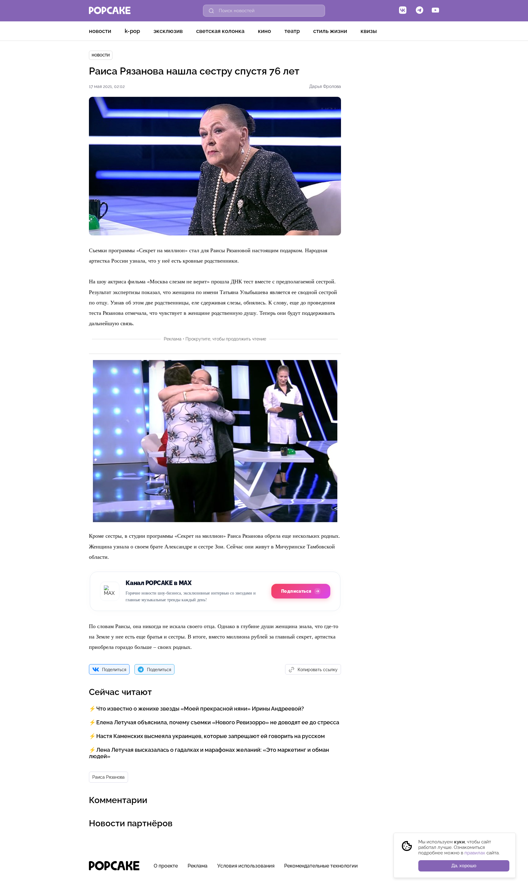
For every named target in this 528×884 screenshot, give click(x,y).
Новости (100, 31)
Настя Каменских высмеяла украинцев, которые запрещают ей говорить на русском (210, 736)
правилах (474, 853)
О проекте (166, 866)
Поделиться (114, 669)
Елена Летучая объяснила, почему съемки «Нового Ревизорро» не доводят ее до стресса (217, 722)
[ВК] (402, 10)
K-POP (132, 31)
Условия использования (245, 866)
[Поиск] (211, 11)
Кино (264, 31)
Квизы (369, 31)
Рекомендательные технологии (321, 866)
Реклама (197, 866)
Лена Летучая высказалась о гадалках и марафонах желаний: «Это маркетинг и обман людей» (209, 753)
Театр (292, 31)
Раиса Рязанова (108, 777)
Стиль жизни (330, 31)
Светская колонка (220, 31)
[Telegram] (419, 10)
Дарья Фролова (325, 86)
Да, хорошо (463, 865)
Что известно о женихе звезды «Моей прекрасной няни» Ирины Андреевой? (200, 708)
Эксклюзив (168, 31)
